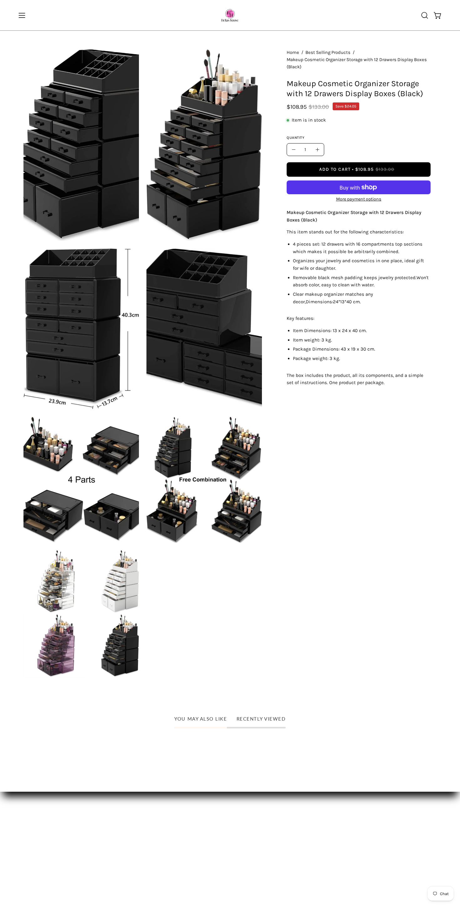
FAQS (29, 830)
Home (293, 52)
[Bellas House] (230, 15)
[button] (424, 15)
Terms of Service (43, 863)
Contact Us (100, 830)
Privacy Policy (39, 852)
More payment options (358, 199)
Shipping (34, 819)
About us (98, 819)
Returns (32, 841)
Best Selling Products (327, 52)
